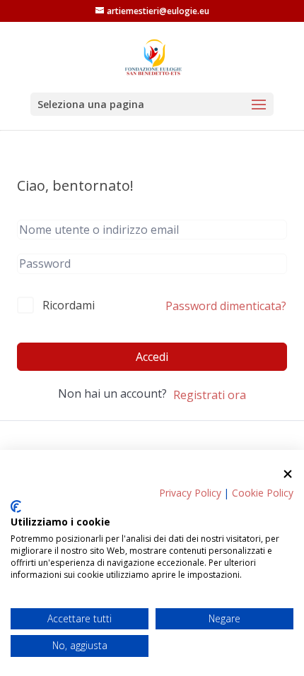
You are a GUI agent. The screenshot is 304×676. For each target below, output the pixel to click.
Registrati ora (209, 395)
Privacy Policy (190, 492)
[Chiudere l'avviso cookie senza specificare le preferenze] (287, 474)
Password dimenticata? (225, 306)
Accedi (152, 356)
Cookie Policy (262, 492)
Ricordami (68, 305)
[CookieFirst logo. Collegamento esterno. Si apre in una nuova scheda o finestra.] (16, 506)
